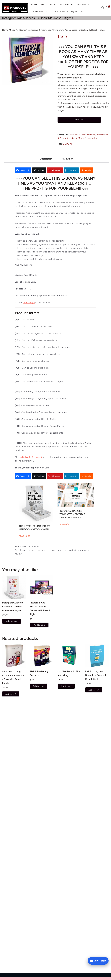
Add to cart (79, 119)
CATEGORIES (38, 11)
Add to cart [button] (11, 621)
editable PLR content (31, 457)
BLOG (53, 4)
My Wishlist (77, 11)
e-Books (21, 30)
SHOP (44, 4)
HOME (34, 4)
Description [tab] (46, 158)
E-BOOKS (67, 144)
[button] (71, 4)
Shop (13, 30)
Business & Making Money (83, 134)
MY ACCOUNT (57, 11)
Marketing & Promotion (39, 30)
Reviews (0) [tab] (67, 158)
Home (5, 30)
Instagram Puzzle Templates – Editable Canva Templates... (72, 514)
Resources (81, 4)
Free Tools (65, 4)
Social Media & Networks (84, 138)
